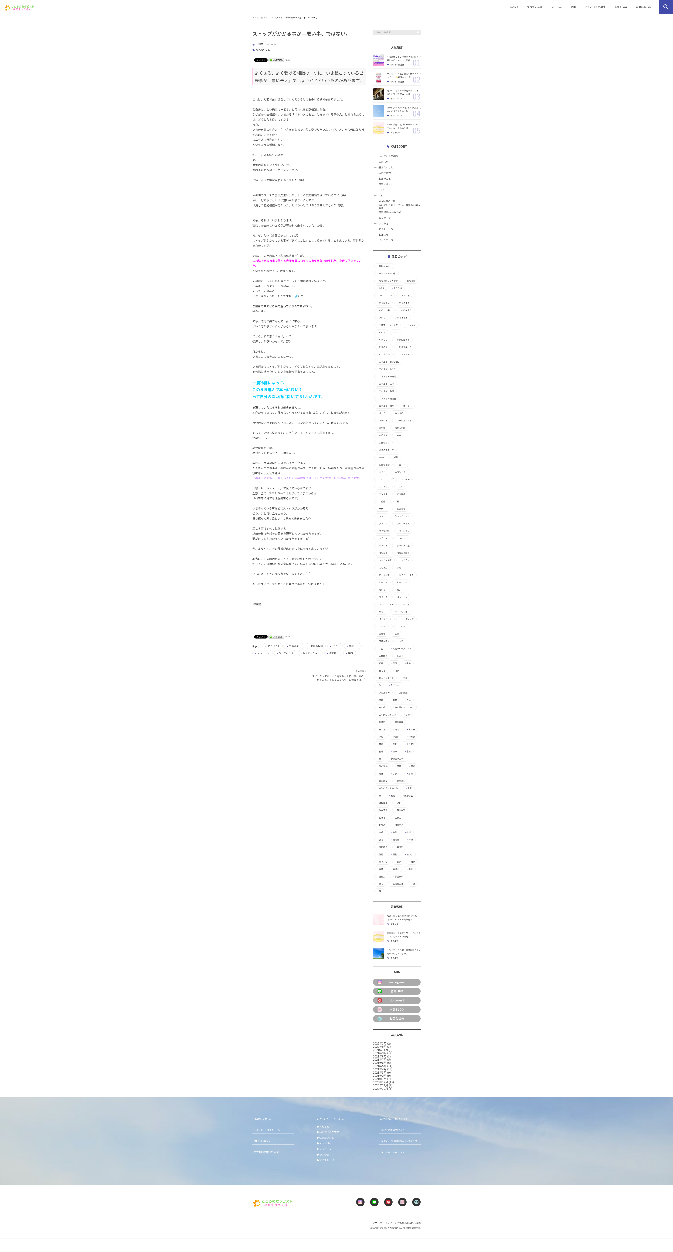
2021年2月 (379, 1075)
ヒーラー (382, 582)
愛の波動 (382, 766)
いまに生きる (402, 339)
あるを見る (405, 310)
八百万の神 (383, 692)
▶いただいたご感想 (328, 1132)
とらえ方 (382, 567)
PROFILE (267, 1130)
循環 (380, 751)
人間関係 (382, 656)
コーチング (383, 486)
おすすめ (398, 413)
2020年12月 (380, 1082)
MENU (265, 1141)
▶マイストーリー (326, 1160)
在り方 (381, 729)
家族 (380, 744)
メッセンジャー (385, 604)
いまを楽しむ (404, 347)
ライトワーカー (401, 612)
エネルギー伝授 (385, 384)
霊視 (409, 869)
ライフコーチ (384, 619)
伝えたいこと (263, 49)
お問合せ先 (396, 1018)
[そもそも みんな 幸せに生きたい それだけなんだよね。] (378, 953)
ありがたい (383, 303)
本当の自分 (401, 781)
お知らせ (383, 234)
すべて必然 (383, 531)
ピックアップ (396, 99)
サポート (354, 646)
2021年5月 (379, 1066)
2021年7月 (379, 1059)
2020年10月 (380, 1088)
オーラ (381, 413)
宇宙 (380, 737)
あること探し (384, 310)
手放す (395, 773)
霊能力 (395, 869)
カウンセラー (400, 472)
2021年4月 (379, 1069)
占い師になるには (386, 714)
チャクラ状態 (402, 545)
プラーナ (382, 597)
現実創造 (400, 810)
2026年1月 (379, 1043)
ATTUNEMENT (266, 1152)
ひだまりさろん (330, 1118)
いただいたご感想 (595, 7)
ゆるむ (381, 612)
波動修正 (334, 653)
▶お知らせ (323, 1126)
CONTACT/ (393, 1118)
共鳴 (380, 700)
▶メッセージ (324, 1149)
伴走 (394, 663)
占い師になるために (403, 707)
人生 (380, 648)
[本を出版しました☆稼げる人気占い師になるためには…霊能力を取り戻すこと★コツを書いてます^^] (378, 60)
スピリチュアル (403, 523)
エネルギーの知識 (386, 376)
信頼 (396, 670)
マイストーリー (387, 229)
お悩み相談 (317, 646)
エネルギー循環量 (386, 398)
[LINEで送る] (276, 59)
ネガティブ (383, 575)
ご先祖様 (400, 494)
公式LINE (396, 991)
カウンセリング (385, 479)
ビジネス (382, 589)
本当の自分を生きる (387, 788)
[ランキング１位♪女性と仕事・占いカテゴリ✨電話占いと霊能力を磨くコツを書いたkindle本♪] (378, 77)
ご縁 (396, 501)
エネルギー (295, 646)
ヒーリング (401, 582)
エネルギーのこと (386, 369)
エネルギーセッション (388, 361)
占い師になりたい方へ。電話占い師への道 (399, 206)
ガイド (335, 646)
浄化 (398, 803)
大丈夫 (410, 729)
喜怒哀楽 (398, 722)
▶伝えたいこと (325, 1137)
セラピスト (383, 538)
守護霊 (410, 737)
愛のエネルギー (397, 759)
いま (396, 332)
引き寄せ (409, 744)
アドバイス (273, 646)
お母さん (382, 435)
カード (401, 464)
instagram (397, 982)
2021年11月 (380, 1050)
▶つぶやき (323, 1154)
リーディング (286, 653)
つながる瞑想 (402, 553)
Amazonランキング (387, 281)
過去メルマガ (386, 184)
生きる (381, 817)
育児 (409, 839)
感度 (398, 766)
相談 (394, 832)
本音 (408, 788)
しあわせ (400, 509)
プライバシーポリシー (383, 1222)
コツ (400, 486)
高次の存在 (397, 884)
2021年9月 (379, 1053)
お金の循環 (383, 464)
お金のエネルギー (386, 442)
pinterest (396, 1000)
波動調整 (382, 803)
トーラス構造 (384, 560)
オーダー (406, 406)
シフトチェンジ (401, 516)
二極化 (381, 634)
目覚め (381, 825)
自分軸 (399, 847)
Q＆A (381, 190)
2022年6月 (379, 1046)
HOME (514, 7)
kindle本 (410, 281)
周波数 (381, 722)
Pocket (287, 59)
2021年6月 (379, 1062)
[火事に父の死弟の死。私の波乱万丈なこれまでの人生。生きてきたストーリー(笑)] (378, 111)
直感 (380, 832)
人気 (400, 641)
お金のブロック (385, 450)
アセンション (384, 295)
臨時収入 (382, 847)
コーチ (405, 479)
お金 (398, 435)
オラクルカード (403, 420)
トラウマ (404, 560)
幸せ (394, 744)
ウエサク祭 (383, 354)
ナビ (398, 567)
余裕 (407, 663)
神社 (380, 839)
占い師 (381, 707)
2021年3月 (379, 1072)
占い (407, 700)
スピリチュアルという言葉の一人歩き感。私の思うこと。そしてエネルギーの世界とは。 (338, 678)
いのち (381, 332)
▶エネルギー (324, 1143)
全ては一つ (395, 685)
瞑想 (407, 832)
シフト (381, 516)
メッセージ (263, 653)
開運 (412, 862)
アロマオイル (400, 317)
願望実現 (398, 876)
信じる (381, 670)
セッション (403, 531)
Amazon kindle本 (386, 273)
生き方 (397, 817)
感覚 (412, 766)
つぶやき (383, 223)
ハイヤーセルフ (405, 575)
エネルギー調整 (385, 406)
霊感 (380, 869)
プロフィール (535, 7)
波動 (392, 795)
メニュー (556, 7)
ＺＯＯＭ (396, 288)
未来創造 (382, 781)
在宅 (396, 729)
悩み (394, 751)
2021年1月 (379, 1079)
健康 (404, 678)
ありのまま (403, 303)
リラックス (383, 626)
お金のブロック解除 (387, 457)
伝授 (380, 663)
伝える (399, 656)
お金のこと (385, 178)
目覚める (398, 825)
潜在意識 (382, 810)
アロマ (382, 195)
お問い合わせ (644, 7)
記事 (573, 7)
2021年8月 (379, 1056)
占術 (406, 714)
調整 (394, 854)
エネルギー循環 (385, 391)
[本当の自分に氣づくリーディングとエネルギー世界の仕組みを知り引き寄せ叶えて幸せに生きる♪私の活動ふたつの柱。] (378, 128)
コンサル (382, 494)
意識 (407, 751)
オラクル (382, 420)
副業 (394, 700)
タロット (402, 538)
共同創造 (402, 692)
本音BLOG (620, 7)
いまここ (382, 339)
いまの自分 (383, 347)
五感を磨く (383, 641)
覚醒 (380, 854)
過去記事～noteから (390, 212)
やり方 (405, 604)
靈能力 (381, 876)
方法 (409, 773)
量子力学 (382, 862)
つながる (382, 553)
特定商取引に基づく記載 (409, 1222)
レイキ (401, 626)
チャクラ (382, 545)
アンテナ (410, 325)
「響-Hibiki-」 (384, 266)
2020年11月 (380, 1085)
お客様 (381, 428)
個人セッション (311, 653)
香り (380, 884)
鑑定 (350, 653)
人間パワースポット (401, 648)
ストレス (382, 523)
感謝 (380, 773)
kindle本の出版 (397, 65)
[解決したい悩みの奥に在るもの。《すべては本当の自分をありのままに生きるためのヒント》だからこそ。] (378, 919)
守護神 (395, 737)
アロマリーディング (387, 325)
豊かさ (408, 854)
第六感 (395, 839)
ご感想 (381, 501)
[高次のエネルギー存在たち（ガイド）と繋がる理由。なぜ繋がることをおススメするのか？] (378, 94)
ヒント (399, 589)
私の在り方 (385, 173)
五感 (396, 634)
